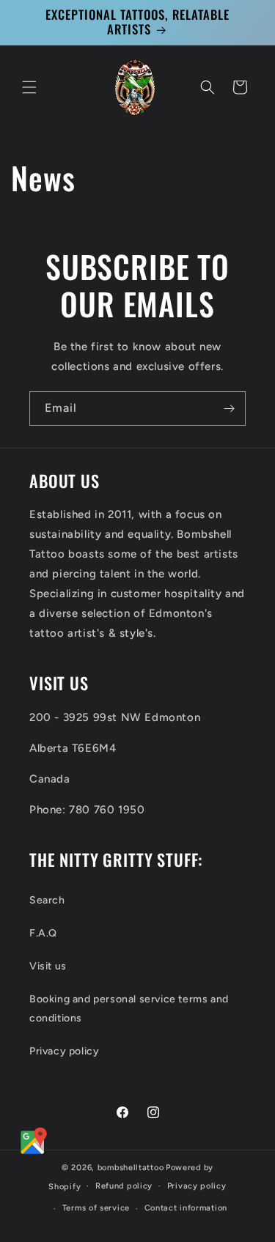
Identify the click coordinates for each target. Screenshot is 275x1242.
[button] (29, 87)
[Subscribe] (229, 408)
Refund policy (124, 1186)
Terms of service (96, 1208)
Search (47, 900)
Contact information (185, 1208)
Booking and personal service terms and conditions (129, 1008)
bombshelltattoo (131, 1167)
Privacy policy (64, 1051)
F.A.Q (43, 933)
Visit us (48, 966)
